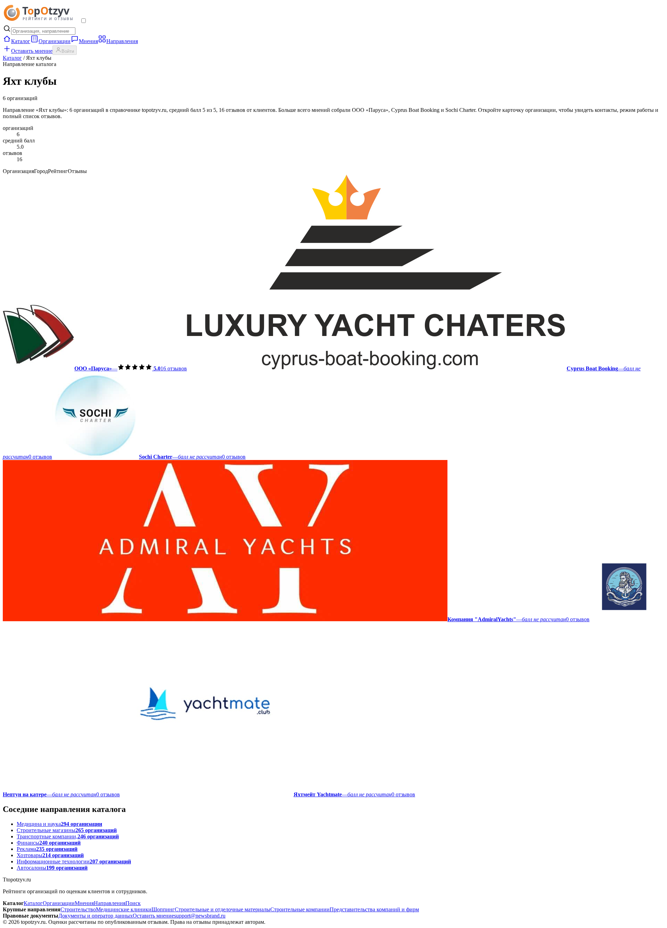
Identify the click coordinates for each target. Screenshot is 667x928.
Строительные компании (300, 909)
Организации (55, 41)
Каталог (20, 41)
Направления (122, 41)
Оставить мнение (31, 51)
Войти (67, 51)
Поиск (133, 903)
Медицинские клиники (123, 909)
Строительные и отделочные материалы (222, 909)
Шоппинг (163, 909)
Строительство (78, 909)
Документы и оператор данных (95, 916)
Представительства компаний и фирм (374, 909)
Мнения (88, 41)
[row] (95, 368)
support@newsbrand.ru (199, 916)
